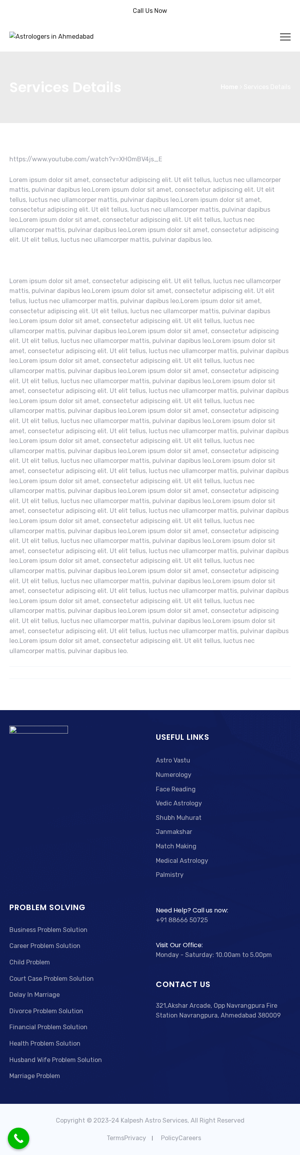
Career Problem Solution (44, 946)
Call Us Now (150, 10)
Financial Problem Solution (48, 1027)
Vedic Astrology (179, 803)
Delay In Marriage (34, 994)
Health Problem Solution (44, 1043)
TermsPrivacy (126, 1138)
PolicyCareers (181, 1138)
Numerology (173, 774)
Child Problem (29, 962)
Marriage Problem (34, 1076)
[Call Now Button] (18, 1138)
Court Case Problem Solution (51, 978)
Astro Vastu (173, 760)
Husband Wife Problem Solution (55, 1060)
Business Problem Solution (48, 930)
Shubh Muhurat (179, 817)
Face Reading (176, 789)
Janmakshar (174, 831)
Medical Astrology (182, 860)
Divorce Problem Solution (46, 1011)
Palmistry (170, 874)
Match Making (176, 846)
